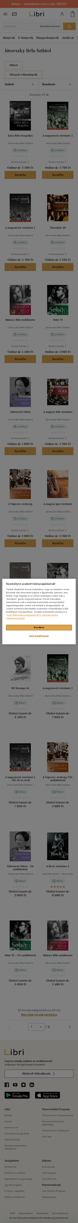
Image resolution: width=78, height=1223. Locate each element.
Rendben (39, 627)
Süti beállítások (39, 636)
